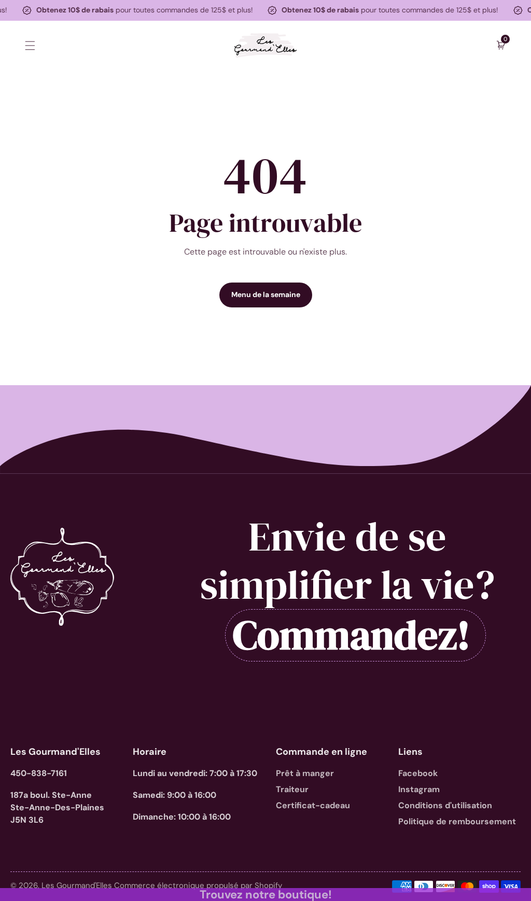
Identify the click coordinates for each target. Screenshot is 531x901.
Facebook (418, 773)
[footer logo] (62, 577)
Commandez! (351, 635)
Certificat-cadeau (313, 805)
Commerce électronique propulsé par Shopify (198, 885)
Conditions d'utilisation (445, 805)
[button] (30, 45)
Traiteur (292, 789)
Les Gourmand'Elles (77, 885)
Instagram (419, 789)
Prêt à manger (305, 773)
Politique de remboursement (457, 821)
